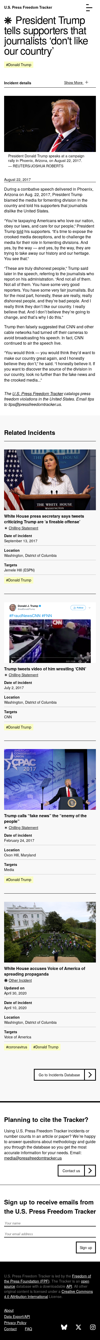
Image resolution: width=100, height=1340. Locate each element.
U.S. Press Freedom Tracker (28, 7)
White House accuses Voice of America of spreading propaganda (44, 971)
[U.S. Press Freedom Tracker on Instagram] (93, 1328)
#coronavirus (16, 1046)
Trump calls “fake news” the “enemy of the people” (45, 818)
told (20, 231)
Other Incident (20, 980)
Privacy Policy (15, 1322)
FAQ (28, 1328)
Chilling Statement (23, 527)
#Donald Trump (18, 64)
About (9, 1310)
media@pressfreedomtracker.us (33, 1158)
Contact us (71, 1170)
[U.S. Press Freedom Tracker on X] (78, 1328)
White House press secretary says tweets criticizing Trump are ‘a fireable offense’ (44, 519)
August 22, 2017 (17, 179)
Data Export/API (17, 1316)
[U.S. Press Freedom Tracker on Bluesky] (64, 1328)
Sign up (86, 1247)
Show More (74, 82)
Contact (10, 1328)
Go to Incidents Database (59, 1074)
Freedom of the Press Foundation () (47, 1278)
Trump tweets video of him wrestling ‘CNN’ (45, 669)
